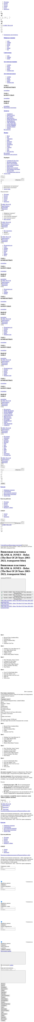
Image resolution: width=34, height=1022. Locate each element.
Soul (8, 150)
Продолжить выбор (6, 951)
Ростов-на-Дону (5, 1010)
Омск (2, 1007)
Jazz (8, 148)
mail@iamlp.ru (5, 206)
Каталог (3, 487)
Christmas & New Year (13, 160)
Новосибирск (4, 998)
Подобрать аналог (5, 699)
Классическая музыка (13, 165)
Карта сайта (27, 811)
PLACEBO (10, 116)
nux (8, 49)
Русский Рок (10, 151)
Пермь (2, 1015)
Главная (3, 545)
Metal (8, 146)
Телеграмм (5, 207)
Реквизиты (21, 811)
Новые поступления (12, 167)
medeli (8, 48)
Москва (3, 983)
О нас (5, 7)
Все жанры (7, 153)
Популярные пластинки (13, 169)
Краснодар (3, 1008)
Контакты (6, 9)
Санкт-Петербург (5, 995)
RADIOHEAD (11, 121)
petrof (8, 69)
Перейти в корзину (5, 949)
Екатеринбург (4, 1000)
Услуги (6, 4)
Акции (6, 6)
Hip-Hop (9, 143)
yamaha (9, 42)
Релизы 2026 (10, 170)
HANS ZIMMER (11, 125)
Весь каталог (7, 219)
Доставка (6, 2)
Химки (2, 990)
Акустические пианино (10, 61)
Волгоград (3, 1018)
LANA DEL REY (11, 124)
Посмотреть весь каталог (10, 154)
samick (8, 67)
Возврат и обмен (8, 507)
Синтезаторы (7, 52)
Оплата (6, 3)
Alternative (9, 138)
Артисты (6, 110)
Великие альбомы (12, 162)
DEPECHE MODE (12, 119)
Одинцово (3, 992)
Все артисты (7, 129)
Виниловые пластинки (10, 107)
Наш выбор (10, 166)
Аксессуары (7, 173)
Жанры (6, 132)
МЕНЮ (3, 483)
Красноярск (4, 1013)
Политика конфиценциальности (9, 811)
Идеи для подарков (12, 163)
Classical (9, 147)
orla (8, 46)
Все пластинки (8, 230)
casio (8, 41)
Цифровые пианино (9, 38)
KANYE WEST (11, 126)
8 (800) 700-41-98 (6, 204)
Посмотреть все (8, 245)
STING (9, 128)
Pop (8, 137)
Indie (8, 140)
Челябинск (3, 1005)
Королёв (3, 993)
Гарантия (6, 506)
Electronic (9, 141)
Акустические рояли (10, 73)
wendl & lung (10, 70)
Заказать (3, 884)
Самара (3, 1020)
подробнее (6, 90)
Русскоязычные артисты (13, 172)
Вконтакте (5, 209)
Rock (8, 136)
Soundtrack (10, 144)
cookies (11, 965)
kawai (8, 45)
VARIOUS (10, 114)
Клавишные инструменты (11, 34)
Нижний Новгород (5, 1003)
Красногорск (4, 988)
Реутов (3, 985)
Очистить (18, 180)
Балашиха (3, 987)
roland (8, 44)
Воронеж (3, 1017)
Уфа (2, 1012)
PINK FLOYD (11, 115)
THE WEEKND (11, 122)
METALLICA (10, 118)
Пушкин (3, 997)
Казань (3, 1002)
